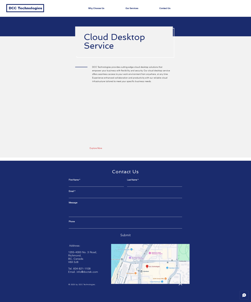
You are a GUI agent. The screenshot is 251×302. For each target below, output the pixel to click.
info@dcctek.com (87, 271)
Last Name (132, 179)
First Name (74, 179)
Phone (72, 221)
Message (73, 202)
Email (72, 191)
